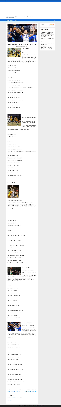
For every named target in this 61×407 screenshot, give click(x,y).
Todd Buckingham (18, 46)
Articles (11, 20)
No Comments (24, 46)
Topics (16, 20)
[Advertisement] (30, 9)
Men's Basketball (14, 389)
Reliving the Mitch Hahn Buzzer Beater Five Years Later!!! (47, 40)
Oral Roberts (30, 389)
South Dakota (34, 389)
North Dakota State (25, 389)
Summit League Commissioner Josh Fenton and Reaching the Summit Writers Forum (47, 47)
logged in (14, 397)
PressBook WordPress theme (40, 405)
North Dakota (20, 389)
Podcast (7, 20)
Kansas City (10, 389)
